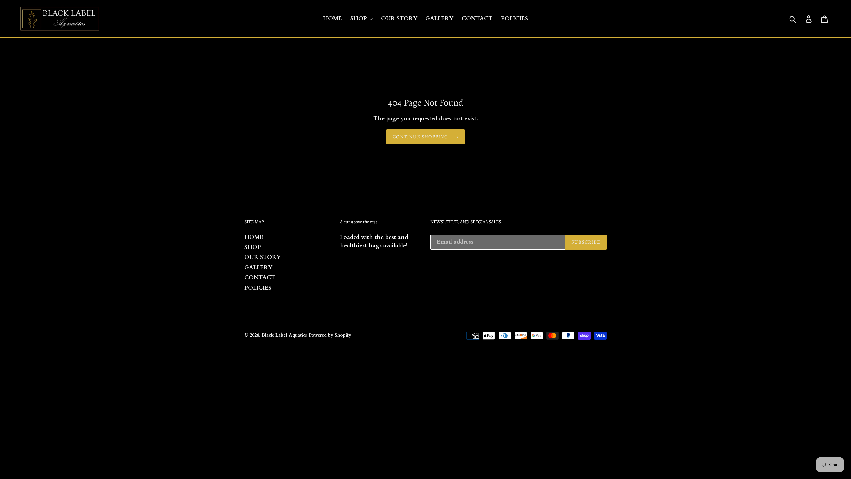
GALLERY (258, 267)
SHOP (252, 247)
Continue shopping (420, 136)
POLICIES (257, 288)
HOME (253, 237)
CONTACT (259, 277)
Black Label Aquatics (284, 335)
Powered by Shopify (330, 335)
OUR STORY (262, 257)
